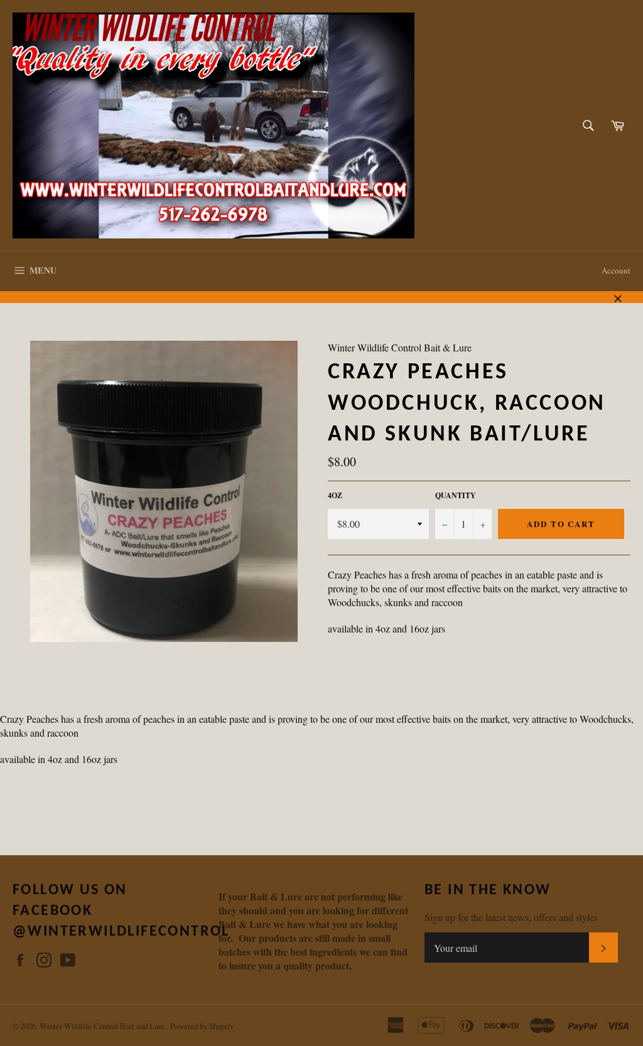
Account (616, 270)
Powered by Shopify (202, 1026)
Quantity (455, 496)
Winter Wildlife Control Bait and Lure (103, 1026)
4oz (335, 496)
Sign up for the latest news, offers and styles (511, 917)
